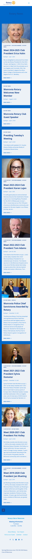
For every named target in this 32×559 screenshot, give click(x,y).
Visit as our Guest (9, 535)
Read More (7, 78)
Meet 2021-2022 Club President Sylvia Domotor (14, 373)
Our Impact (20, 532)
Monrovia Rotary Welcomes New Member (12, 92)
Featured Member (16, 45)
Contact (25, 535)
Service (14, 300)
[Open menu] (28, 3)
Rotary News (7, 86)
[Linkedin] (19, 539)
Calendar (19, 535)
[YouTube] (22, 539)
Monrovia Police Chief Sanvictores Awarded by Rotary (16, 306)
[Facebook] (10, 539)
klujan (6, 56)
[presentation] (16, 33)
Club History (7, 45)
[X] (13, 539)
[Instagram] (16, 539)
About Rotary (12, 532)
